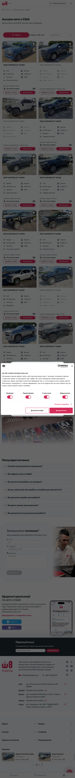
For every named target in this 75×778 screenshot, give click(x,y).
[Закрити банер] (72, 366)
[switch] (28, 397)
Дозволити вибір (37, 410)
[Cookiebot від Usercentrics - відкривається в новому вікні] (59, 366)
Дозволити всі (61, 410)
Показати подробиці (61, 404)
